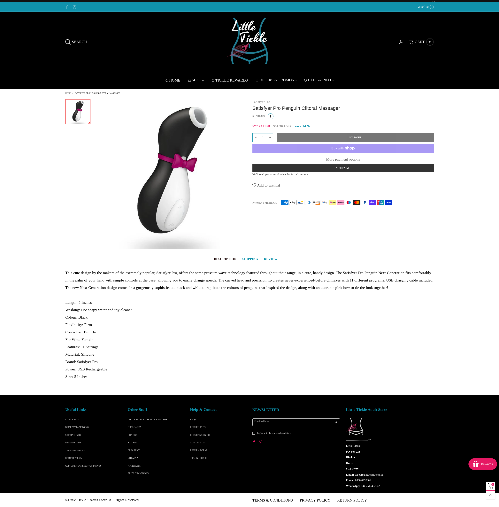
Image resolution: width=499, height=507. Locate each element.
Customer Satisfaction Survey (83, 466)
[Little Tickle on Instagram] (260, 442)
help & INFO (320, 80)
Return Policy (352, 500)
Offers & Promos (277, 80)
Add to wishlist (268, 185)
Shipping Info (73, 435)
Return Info (198, 427)
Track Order (198, 458)
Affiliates (134, 465)
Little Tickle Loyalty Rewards (147, 419)
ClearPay (134, 450)
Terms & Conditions (272, 500)
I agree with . (274, 433)
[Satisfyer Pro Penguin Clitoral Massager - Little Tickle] (171, 174)
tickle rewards (231, 80)
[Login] (404, 42)
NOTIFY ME (343, 168)
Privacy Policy (315, 500)
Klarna (133, 442)
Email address (261, 421)
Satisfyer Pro (261, 102)
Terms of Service (75, 450)
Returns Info (73, 442)
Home (174, 80)
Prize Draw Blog (138, 473)
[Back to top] (490, 495)
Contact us (197, 442)
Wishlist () (426, 7)
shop (197, 80)
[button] (255, 137)
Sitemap (133, 458)
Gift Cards (135, 427)
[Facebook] (67, 7)
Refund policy (73, 458)
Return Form (198, 450)
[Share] (270, 116)
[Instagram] (74, 7)
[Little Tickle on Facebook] (254, 442)
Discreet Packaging (77, 427)
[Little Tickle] (249, 41)
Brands (132, 435)
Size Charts (72, 419)
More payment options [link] (343, 159)
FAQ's (193, 419)
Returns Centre (200, 435)
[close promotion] (434, 1)
